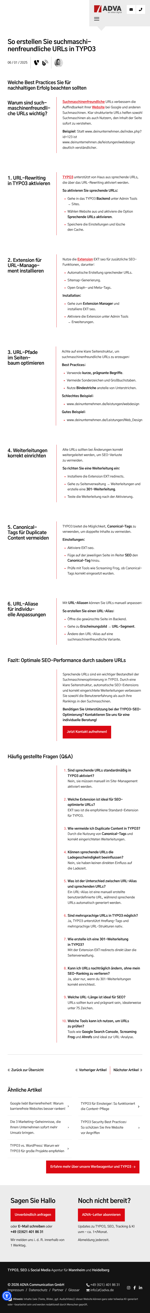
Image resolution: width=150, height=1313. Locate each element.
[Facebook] (135, 1288)
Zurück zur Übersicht (27, 1070)
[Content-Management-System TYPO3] (36, 63)
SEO (23, 1270)
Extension (85, 259)
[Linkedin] (140, 1288)
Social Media (40, 1270)
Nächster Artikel (126, 1070)
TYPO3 (67, 177)
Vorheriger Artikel (92, 1070)
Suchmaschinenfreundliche (83, 102)
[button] (7, 1296)
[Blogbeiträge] (45, 63)
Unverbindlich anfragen (33, 1215)
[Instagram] (128, 1288)
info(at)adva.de (102, 1290)
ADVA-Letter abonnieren (101, 1215)
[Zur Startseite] (107, 9)
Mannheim (77, 1270)
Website (98, 107)
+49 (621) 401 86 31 (105, 1285)
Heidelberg (100, 1270)
